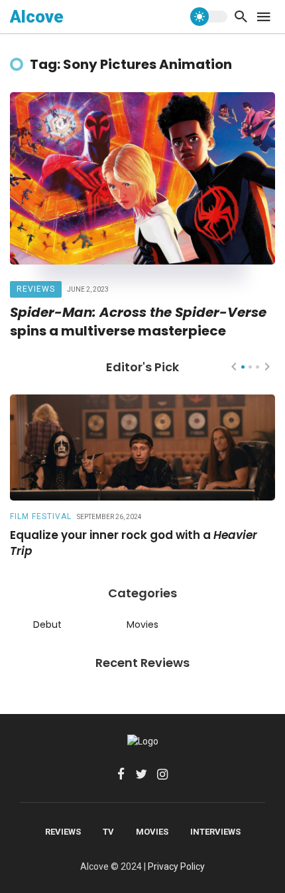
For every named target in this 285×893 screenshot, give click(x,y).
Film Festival (41, 516)
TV (108, 832)
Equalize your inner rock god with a (133, 543)
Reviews (36, 289)
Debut (47, 624)
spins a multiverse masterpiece (138, 321)
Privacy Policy (176, 866)
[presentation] (234, 367)
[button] (243, 367)
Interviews (215, 832)
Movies (142, 624)
